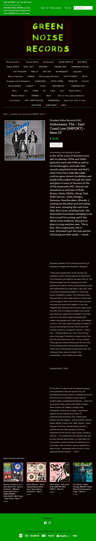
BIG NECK (82, 62)
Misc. (15, 91)
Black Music (75, 91)
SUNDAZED (40, 81)
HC (44, 91)
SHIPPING (36, 105)
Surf (62, 91)
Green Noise (32, 62)
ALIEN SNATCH (66, 62)
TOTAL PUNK (56, 81)
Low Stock (15, 100)
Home (5, 114)
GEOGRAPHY (58, 86)
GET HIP (47, 71)
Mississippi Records (49, 76)
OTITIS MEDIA (71, 76)
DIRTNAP (43, 66)
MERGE (31, 76)
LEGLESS (77, 71)
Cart (69, 8)
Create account (55, 8)
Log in (43, 8)
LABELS (30, 86)
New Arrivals (13, 62)
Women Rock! (18, 95)
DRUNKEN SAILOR (80, 66)
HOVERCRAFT (62, 71)
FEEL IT (34, 71)
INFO (63, 105)
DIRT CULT (29, 66)
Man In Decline (15, 76)
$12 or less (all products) (71, 95)
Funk (52, 91)
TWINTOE (72, 81)
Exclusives (48, 62)
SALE (49, 95)
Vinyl (43, 86)
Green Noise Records (47, 531)
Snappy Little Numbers (18, 81)
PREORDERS (54, 100)
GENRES (35, 95)
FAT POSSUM (19, 71)
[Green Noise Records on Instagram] (49, 523)
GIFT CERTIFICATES (34, 100)
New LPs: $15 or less (75, 100)
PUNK (35, 91)
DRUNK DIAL (60, 66)
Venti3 (85, 81)
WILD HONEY (14, 86)
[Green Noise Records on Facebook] (45, 523)
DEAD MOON (13, 66)
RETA (84, 76)
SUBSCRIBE (51, 105)
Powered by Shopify (63, 531)
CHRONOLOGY (78, 86)
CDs (26, 91)
